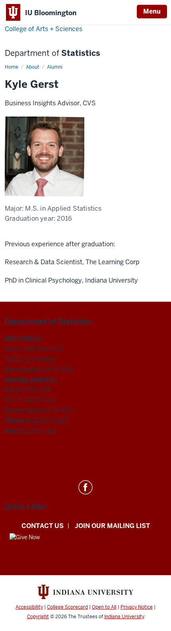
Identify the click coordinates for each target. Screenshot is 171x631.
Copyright (38, 616)
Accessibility (29, 607)
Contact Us (42, 526)
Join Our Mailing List (112, 526)
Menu (152, 11)
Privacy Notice (136, 607)
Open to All (104, 607)
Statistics (52, 53)
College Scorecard (67, 607)
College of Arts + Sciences (43, 29)
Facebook (85, 487)
